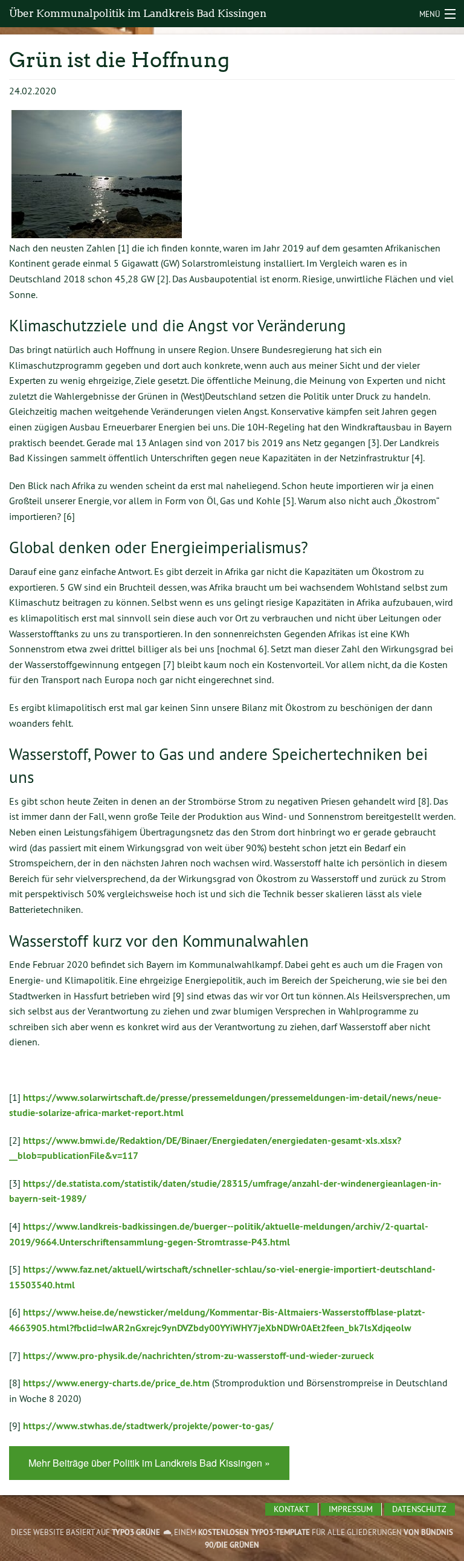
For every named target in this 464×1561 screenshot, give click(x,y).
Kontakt (291, 1509)
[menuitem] (291, 1509)
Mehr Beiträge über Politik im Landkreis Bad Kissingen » (149, 1463)
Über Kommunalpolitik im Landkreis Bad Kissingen (137, 13)
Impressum (351, 1509)
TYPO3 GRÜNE (136, 1532)
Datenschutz (419, 1509)
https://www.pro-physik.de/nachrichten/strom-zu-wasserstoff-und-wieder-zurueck (198, 1355)
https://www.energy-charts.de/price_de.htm (116, 1383)
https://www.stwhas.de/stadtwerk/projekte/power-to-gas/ (148, 1426)
